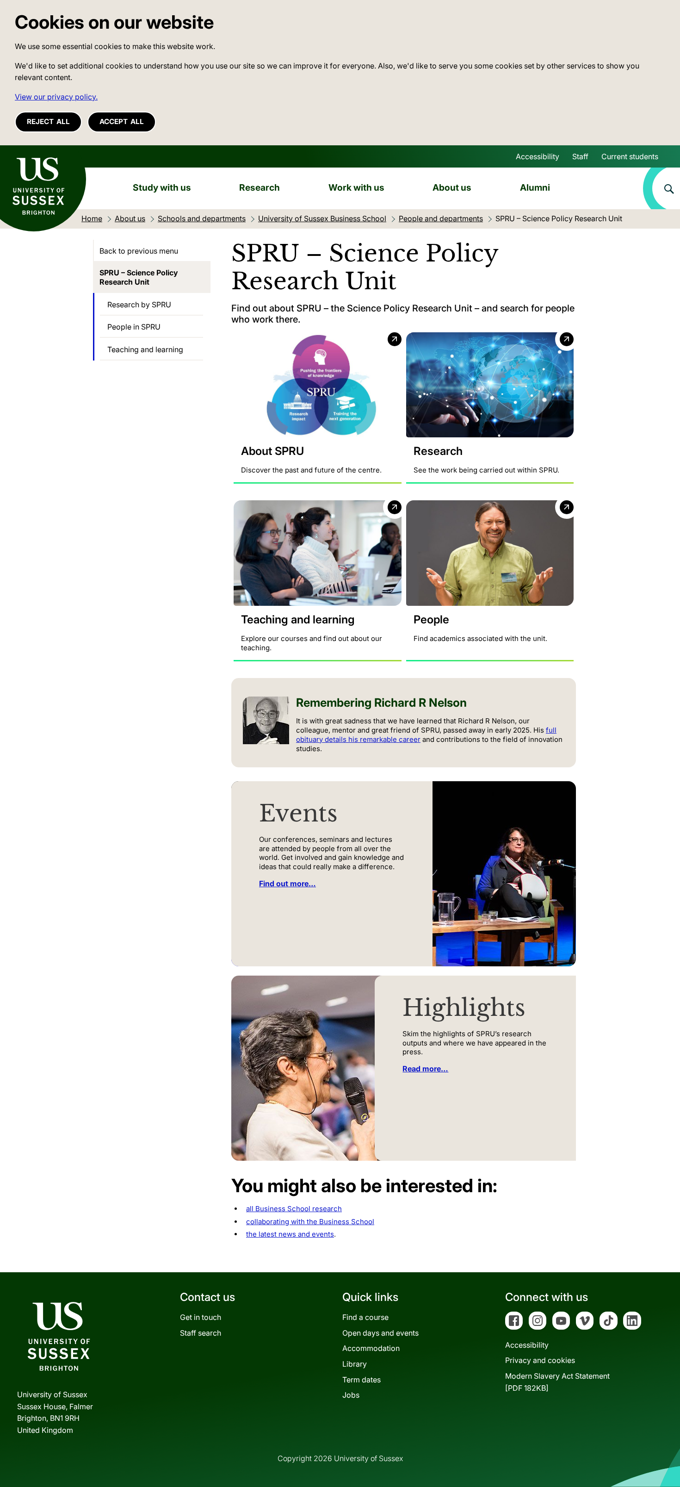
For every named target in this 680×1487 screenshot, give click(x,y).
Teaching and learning (145, 349)
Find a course (365, 1317)
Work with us (356, 187)
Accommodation (371, 1348)
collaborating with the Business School (310, 1221)
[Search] (661, 188)
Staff (580, 156)
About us (452, 187)
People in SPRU (134, 326)
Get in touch (200, 1317)
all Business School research (294, 1208)
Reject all (48, 121)
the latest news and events (290, 1234)
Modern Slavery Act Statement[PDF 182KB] (557, 1382)
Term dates (361, 1379)
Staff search (200, 1333)
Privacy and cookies (540, 1360)
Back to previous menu (138, 250)
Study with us (162, 187)
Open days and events (380, 1333)
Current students (629, 156)
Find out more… (287, 883)
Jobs (350, 1395)
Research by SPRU (139, 304)
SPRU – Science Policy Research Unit (138, 277)
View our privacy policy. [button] (56, 96)
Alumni (535, 187)
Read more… (425, 1068)
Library (354, 1364)
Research (259, 187)
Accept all (121, 121)
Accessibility (537, 156)
